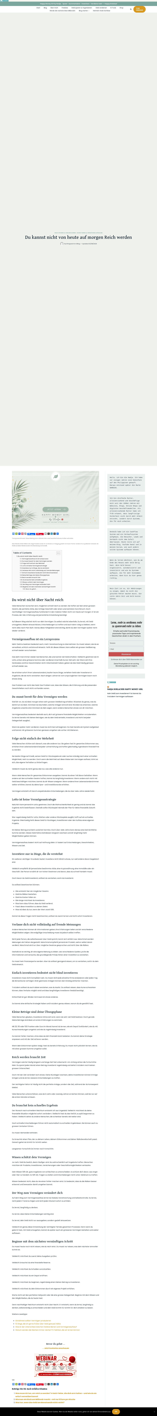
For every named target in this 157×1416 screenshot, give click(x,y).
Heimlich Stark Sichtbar (101, 11)
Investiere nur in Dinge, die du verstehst (35, 568)
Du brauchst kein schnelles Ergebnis (35, 580)
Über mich (54, 8)
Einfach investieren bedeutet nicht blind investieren (40, 573)
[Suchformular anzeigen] (130, 9)
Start (38, 8)
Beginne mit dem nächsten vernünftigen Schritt (39, 587)
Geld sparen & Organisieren (81, 8)
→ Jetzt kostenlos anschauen (55, 1348)
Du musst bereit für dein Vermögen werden (37, 561)
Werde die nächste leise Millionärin (62, 11)
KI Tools (113, 8)
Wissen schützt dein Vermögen (33, 582)
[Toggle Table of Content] (57, 553)
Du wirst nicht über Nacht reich (30, 556)
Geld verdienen (101, 8)
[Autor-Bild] (62, 243)
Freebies (65, 8)
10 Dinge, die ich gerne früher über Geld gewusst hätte (38, 1324)
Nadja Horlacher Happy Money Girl (125, 689)
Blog (45, 8)
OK (116, 1412)
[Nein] (154, 1412)
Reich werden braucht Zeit (31, 577)
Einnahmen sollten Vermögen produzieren (33, 1320)
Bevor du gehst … (31, 589)
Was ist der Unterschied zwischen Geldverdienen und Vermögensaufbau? (46, 1327)
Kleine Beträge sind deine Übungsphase (36, 575)
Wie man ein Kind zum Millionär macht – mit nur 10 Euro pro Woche (45, 1399)
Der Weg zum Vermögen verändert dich (36, 584)
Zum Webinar (139, 9)
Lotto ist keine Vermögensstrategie (34, 566)
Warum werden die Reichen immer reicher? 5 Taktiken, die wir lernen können (47, 1330)
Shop (121, 8)
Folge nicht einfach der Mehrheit (33, 563)
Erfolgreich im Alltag (73, 244)
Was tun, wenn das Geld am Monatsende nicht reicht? (39, 1402)
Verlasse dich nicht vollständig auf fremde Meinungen (41, 570)
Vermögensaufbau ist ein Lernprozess (35, 559)
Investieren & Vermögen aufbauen (89, 233)
